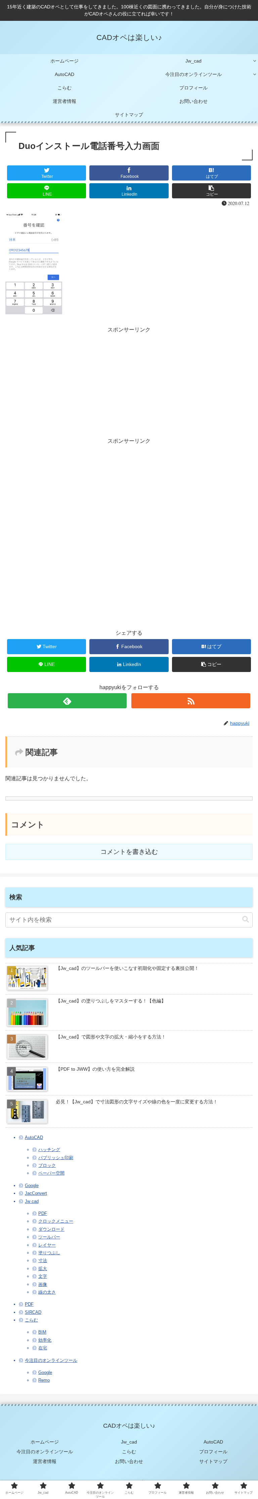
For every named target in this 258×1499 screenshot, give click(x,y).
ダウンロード (51, 1229)
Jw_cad (129, 1442)
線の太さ (47, 1292)
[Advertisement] (129, 382)
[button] (246, 919)
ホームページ (45, 1442)
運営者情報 (44, 1461)
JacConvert (36, 1193)
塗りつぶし (49, 1252)
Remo (44, 1380)
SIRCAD (33, 1312)
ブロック (47, 1165)
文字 (42, 1276)
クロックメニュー (55, 1221)
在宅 (42, 1347)
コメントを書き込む (129, 851)
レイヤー (47, 1245)
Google (32, 1185)
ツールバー (49, 1236)
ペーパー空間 (51, 1173)
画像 (42, 1284)
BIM (42, 1332)
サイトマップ (213, 1461)
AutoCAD (34, 1137)
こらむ (31, 1320)
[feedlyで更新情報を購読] (67, 700)
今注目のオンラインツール (51, 1360)
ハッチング (49, 1149)
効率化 (44, 1340)
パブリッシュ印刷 (55, 1157)
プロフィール (213, 1451)
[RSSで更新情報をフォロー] (190, 700)
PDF (42, 1213)
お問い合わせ (129, 1461)
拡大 (42, 1268)
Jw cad (32, 1201)
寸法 (42, 1260)
